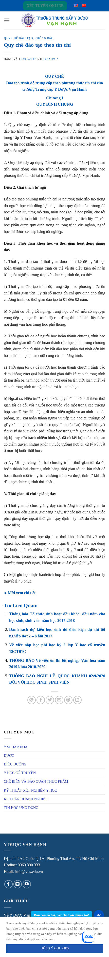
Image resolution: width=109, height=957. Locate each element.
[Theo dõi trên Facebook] (8, 884)
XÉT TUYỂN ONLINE (45, 6)
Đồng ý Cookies (55, 948)
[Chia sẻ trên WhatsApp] (31, 700)
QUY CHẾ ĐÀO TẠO (18, 38)
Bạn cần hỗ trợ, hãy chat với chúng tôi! (61, 915)
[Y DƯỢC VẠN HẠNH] (54, 20)
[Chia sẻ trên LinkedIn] (77, 700)
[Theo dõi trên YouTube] (27, 884)
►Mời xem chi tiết (19, 593)
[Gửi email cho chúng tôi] (17, 884)
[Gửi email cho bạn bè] (59, 700)
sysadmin (51, 58)
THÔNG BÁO (44, 38)
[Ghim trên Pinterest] (68, 700)
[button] (7, 20)
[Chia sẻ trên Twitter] (50, 700)
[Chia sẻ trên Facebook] (41, 700)
